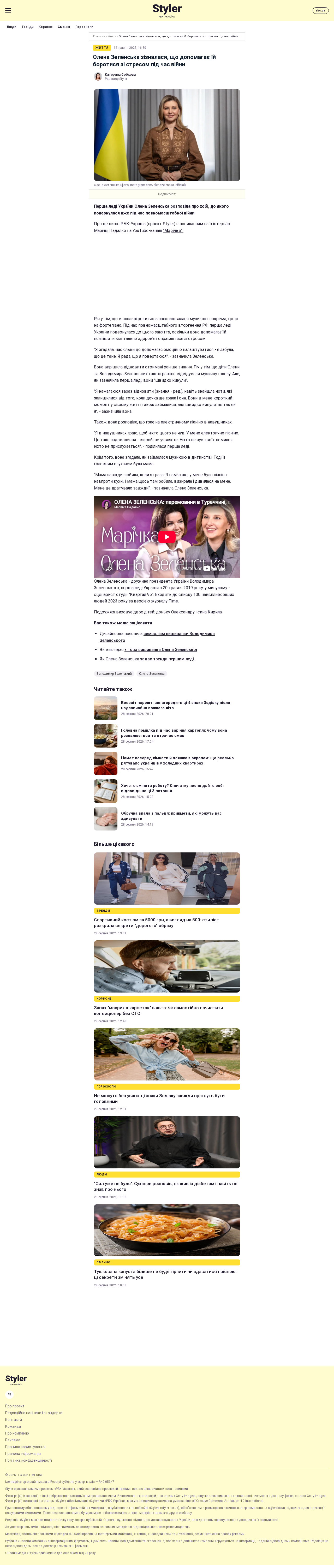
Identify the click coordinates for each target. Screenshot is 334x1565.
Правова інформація (23, 1453)
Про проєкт (15, 1406)
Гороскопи (84, 27)
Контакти (13, 1420)
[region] (167, 274)
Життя (112, 36)
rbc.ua (320, 10)
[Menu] (8, 10)
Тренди (27, 27)
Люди (11, 27)
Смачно (64, 27)
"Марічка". (173, 230)
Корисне (45, 27)
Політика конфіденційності (28, 1460)
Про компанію (17, 1433)
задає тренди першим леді (167, 658)
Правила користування (25, 1447)
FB (9, 1394)
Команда (13, 1426)
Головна (99, 36)
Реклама (12, 1440)
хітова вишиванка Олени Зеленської (160, 649)
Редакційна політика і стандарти (33, 1413)
